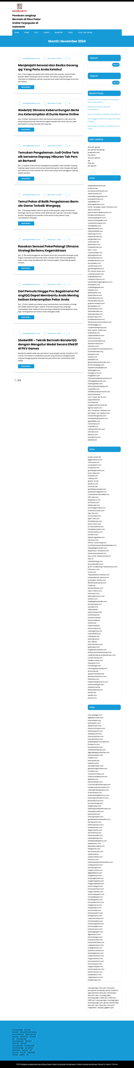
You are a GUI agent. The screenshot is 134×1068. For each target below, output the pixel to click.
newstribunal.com (95, 194)
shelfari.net (92, 623)
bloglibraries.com (94, 806)
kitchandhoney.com (95, 588)
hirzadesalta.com (94, 226)
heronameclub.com (95, 851)
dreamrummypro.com (96, 728)
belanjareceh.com (95, 734)
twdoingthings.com (95, 838)
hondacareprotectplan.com (99, 787)
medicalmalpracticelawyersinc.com (102, 655)
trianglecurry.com (95, 373)
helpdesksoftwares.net (97, 186)
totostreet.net (93, 242)
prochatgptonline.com (96, 508)
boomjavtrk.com (94, 437)
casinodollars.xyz (94, 634)
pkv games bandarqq (96, 150)
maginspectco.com (95, 977)
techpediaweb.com (95, 897)
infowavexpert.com (95, 913)
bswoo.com (92, 698)
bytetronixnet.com (95, 972)
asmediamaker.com (95, 766)
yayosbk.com (93, 607)
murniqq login (105, 995)
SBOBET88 (58, 32)
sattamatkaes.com (95, 782)
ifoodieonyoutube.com (96, 215)
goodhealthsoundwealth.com (99, 819)
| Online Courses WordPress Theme (89, 1064)
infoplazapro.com (94, 908)
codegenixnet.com (95, 948)
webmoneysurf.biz (95, 612)
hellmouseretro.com (96, 825)
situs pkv (91, 163)
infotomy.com (93, 859)
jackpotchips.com (95, 317)
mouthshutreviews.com (97, 223)
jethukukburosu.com (95, 801)
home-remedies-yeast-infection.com (102, 207)
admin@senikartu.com (31, 58)
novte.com (92, 572)
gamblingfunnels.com (96, 470)
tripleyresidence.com (96, 335)
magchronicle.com (95, 870)
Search (94, 58)
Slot (36, 32)
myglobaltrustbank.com (97, 650)
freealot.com (93, 290)
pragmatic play (94, 152)
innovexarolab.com (95, 940)
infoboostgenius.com (96, 924)
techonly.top (93, 486)
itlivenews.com (93, 679)
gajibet (107, 1008)
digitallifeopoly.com (95, 228)
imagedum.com (94, 375)
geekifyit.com (93, 779)
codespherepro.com (96, 945)
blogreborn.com (94, 500)
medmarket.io (93, 854)
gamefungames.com (96, 268)
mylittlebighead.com (96, 287)
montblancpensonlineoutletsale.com (102, 545)
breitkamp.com (94, 333)
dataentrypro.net (94, 726)
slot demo (92, 155)
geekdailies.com (94, 421)
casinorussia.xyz (94, 625)
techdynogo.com (94, 867)
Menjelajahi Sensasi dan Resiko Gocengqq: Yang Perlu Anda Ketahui (48, 67)
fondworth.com (94, 744)
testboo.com (93, 599)
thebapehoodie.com (96, 811)
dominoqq (111, 993)
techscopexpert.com (96, 894)
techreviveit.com (94, 910)
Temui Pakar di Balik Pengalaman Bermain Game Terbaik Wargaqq (48, 203)
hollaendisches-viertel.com (98, 577)
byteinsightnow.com (95, 953)
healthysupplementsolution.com (100, 862)
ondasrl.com (92, 357)
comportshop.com (95, 658)
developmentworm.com (97, 676)
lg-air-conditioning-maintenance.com (102, 567)
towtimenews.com (95, 792)
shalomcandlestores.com (98, 776)
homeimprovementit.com (98, 191)
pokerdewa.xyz (93, 639)
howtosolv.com (94, 593)
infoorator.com (93, 569)
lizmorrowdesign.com (96, 365)
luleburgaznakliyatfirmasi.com (99, 809)
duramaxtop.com (94, 833)
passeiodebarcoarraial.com (98, 742)
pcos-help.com (94, 473)
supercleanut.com (95, 295)
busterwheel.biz (94, 620)
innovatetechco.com (96, 902)
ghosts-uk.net (93, 481)
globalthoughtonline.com (97, 768)
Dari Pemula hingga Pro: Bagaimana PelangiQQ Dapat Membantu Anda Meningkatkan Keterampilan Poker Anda (48, 295)
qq (89, 160)
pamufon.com (93, 346)
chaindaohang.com (95, 561)
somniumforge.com (95, 803)
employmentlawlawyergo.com (100, 652)
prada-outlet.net (94, 457)
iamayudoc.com (94, 285)
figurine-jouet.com (95, 408)
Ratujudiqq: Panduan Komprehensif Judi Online (104, 127)
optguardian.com (94, 239)
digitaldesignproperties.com (98, 752)
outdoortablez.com (95, 857)
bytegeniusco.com (95, 916)
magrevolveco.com (95, 958)
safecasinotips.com (95, 314)
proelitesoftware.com (96, 319)
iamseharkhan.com (95, 747)
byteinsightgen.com (95, 932)
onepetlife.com (94, 389)
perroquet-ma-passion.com (99, 413)
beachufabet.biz (94, 394)
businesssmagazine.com (97, 492)
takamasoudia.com (95, 835)
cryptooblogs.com (95, 252)
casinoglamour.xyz (95, 631)
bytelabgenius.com (95, 900)
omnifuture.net (93, 468)
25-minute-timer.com (96, 271)
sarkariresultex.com (95, 755)
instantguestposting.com (97, 668)
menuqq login (93, 988)
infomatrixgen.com (95, 937)
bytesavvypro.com (95, 929)
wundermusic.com (95, 266)
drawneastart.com (95, 309)
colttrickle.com (94, 462)
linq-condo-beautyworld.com (99, 556)
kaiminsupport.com (95, 731)
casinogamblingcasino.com (98, 790)
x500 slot (103, 998)
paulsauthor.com (94, 843)
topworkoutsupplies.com (97, 220)
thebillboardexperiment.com (99, 392)
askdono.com (93, 484)
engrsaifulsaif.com (95, 277)
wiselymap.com (94, 505)
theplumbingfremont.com (98, 682)
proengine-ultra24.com (97, 580)
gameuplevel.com (95, 255)
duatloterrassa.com (95, 343)
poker (26, 32)
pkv (97, 995)
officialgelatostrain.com (97, 381)
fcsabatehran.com (95, 827)
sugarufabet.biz (94, 400)
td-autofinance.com (95, 526)
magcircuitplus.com (95, 966)
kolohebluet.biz (93, 615)
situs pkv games (94, 147)
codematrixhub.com (95, 918)
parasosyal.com (94, 814)
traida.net (91, 585)
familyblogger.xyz (94, 325)
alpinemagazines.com (96, 537)
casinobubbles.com (95, 231)
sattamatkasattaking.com (98, 386)
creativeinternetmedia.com (98, 494)
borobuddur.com (94, 263)
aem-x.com (92, 250)
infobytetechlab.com (96, 942)
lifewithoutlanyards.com (97, 583)
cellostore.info (93, 763)
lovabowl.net (93, 188)
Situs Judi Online (85, 32)
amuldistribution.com (96, 260)
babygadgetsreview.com (97, 548)
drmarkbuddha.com (95, 564)
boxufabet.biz (93, 402)
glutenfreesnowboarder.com (99, 362)
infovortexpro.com (95, 964)
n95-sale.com (93, 497)
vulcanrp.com (93, 540)
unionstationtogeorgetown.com (100, 282)
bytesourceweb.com (96, 950)
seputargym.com (94, 234)
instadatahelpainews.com (98, 418)
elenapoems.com (94, 822)
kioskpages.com (94, 370)
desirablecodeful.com (96, 846)
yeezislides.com (94, 202)
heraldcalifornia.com (96, 301)
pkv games (92, 166)
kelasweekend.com (95, 690)
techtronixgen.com (95, 886)
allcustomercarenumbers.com (100, 322)
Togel (70, 32)
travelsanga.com (94, 666)
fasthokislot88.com (95, 311)
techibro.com (93, 534)
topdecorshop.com (95, 660)
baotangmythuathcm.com (98, 798)
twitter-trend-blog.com (97, 543)
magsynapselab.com (96, 883)
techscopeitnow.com (96, 969)
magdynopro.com (95, 905)
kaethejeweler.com (95, 384)
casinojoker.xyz (93, 636)
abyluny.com (93, 434)
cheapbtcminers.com (96, 279)
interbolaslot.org (94, 720)
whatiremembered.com (97, 553)
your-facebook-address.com (99, 410)
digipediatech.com (95, 873)
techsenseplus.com (95, 921)
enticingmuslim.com (95, 817)
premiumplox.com (95, 604)
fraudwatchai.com (95, 247)
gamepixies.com (94, 306)
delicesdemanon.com (96, 596)
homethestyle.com (95, 258)
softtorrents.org (94, 338)
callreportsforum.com (96, 429)
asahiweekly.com (94, 293)
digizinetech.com (94, 934)
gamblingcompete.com (97, 489)
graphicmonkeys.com (96, 303)
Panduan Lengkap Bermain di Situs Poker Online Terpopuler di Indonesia (26, 21)
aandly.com (92, 695)
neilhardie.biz (93, 609)
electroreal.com (94, 210)
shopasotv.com (94, 663)
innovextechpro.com (96, 889)
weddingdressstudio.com (97, 601)
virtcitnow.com (93, 502)
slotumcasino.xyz (94, 628)
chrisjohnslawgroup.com (97, 327)
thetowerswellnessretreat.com (100, 378)
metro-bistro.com (95, 591)
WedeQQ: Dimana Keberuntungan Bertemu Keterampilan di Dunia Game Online (48, 112)
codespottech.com (95, 865)
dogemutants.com (95, 830)
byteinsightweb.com (96, 878)
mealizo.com (93, 758)
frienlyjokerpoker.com (96, 529)
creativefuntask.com (96, 274)
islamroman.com (94, 524)
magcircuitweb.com (95, 892)
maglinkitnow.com (95, 875)
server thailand (111, 990)
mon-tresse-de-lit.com (97, 397)
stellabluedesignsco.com (97, 841)
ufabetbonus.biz (94, 687)
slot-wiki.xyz (92, 642)
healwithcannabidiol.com (97, 368)
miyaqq (100, 1008)
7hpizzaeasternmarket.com (98, 575)
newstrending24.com (96, 684)
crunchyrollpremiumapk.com (99, 784)
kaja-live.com (93, 513)
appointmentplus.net (96, 674)
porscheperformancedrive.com (100, 349)
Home (17, 32)
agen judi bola (93, 993)
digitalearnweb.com (95, 718)
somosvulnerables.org (96, 341)
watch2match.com (95, 644)
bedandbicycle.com (95, 298)
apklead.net (92, 440)
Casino (46, 32)
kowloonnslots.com (95, 532)
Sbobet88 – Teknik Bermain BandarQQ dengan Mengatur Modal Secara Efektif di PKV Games (48, 344)
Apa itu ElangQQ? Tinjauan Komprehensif (104, 114)
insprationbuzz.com (95, 739)
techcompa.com (94, 516)
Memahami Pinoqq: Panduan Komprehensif (99, 108)
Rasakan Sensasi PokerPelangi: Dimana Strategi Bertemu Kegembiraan (48, 248)
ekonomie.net (93, 671)
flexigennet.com (94, 849)
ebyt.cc (91, 559)
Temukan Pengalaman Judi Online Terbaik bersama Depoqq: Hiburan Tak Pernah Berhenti (48, 157)
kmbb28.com (93, 426)
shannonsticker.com (96, 736)
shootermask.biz (94, 617)
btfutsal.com (93, 476)
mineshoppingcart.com (97, 218)
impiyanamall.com (95, 236)
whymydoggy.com (95, 715)
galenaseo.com (94, 647)
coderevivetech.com (96, 956)
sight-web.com (94, 518)
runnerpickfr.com (94, 465)
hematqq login (93, 998)
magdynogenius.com (96, 881)
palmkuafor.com (94, 723)
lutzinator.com (93, 354)
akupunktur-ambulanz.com (98, 551)
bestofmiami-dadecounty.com (100, 212)
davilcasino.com (94, 244)
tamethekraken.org (95, 351)
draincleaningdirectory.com (98, 795)
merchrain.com (94, 424)
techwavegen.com (95, 926)
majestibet (92, 1008)
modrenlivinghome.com (97, 416)
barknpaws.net (93, 760)
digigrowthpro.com (95, 460)
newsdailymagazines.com (98, 196)
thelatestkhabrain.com (97, 750)
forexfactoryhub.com (96, 510)
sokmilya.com (93, 432)
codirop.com (93, 478)
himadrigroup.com (95, 521)
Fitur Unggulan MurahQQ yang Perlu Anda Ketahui (104, 120)
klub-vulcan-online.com (97, 330)
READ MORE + (26, 87)
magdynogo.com (94, 980)
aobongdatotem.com (96, 204)
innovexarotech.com (96, 961)
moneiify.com (93, 771)
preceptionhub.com (95, 199)
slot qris (111, 1005)
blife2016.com (93, 359)
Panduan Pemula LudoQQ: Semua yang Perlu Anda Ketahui (103, 100)
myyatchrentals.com (96, 774)
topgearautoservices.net (97, 405)
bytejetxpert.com (94, 974)
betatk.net (92, 692)
